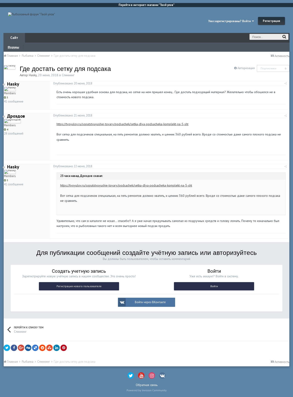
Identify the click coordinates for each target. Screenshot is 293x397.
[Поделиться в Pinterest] (63, 348)
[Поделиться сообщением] (285, 83)
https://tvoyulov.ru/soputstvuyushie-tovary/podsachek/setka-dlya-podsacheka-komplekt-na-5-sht (122, 124)
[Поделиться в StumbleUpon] (49, 348)
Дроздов (16, 116)
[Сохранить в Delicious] (35, 348)
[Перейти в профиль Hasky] (9, 67)
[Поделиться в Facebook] (14, 348)
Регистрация (271, 21)
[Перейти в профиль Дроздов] (12, 121)
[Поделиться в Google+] (21, 348)
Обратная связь (146, 385)
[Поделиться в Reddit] (42, 348)
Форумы (13, 47)
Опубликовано (72, 83)
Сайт (14, 37)
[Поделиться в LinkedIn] (56, 348)
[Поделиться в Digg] (28, 348)
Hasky (33, 75)
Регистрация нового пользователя (79, 286)
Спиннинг (68, 75)
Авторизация (246, 68)
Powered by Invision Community (147, 390)
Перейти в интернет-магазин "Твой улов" (146, 5)
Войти (214, 286)
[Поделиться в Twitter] (7, 348)
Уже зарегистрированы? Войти (230, 21)
